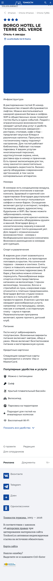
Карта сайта (10, 546)
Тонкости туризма (5, 13)
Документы (28, 462)
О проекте (9, 446)
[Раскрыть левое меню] (2, 2)
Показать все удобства (16, 427)
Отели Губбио (44, 13)
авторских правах (17, 528)
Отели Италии (26, 13)
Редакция (29, 446)
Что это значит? (10, 6)
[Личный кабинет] (50, 2)
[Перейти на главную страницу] (24, 2)
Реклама (8, 462)
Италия (12, 13)
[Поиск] (45, 2)
